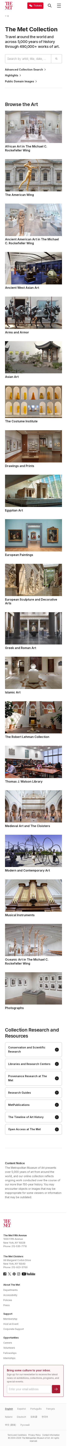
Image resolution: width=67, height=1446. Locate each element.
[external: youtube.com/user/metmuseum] (28, 1273)
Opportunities (11, 1337)
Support (7, 1313)
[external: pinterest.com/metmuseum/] (14, 1273)
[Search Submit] (56, 58)
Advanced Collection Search (24, 69)
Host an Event (10, 1324)
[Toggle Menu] (59, 6)
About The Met (11, 1284)
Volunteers (9, 1347)
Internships (9, 1358)
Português (36, 1408)
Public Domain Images (19, 81)
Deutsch (21, 1416)
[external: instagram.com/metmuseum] (18, 1273)
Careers (7, 1342)
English (9, 1408)
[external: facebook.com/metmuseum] (4, 1273)
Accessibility (10, 1295)
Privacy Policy (34, 1435)
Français (50, 1408)
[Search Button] (50, 6)
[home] (8, 16)
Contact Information (51, 1435)
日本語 (34, 1416)
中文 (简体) (10, 1424)
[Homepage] (8, 5)
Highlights (11, 75)
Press (6, 1305)
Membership (10, 1318)
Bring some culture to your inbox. (29, 1370)
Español (21, 1408)
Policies (7, 1300)
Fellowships (10, 1353)
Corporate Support (13, 1329)
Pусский (25, 1424)
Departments (10, 1290)
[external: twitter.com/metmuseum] (9, 1273)
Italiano (8, 1416)
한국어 (45, 1416)
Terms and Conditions (17, 1435)
